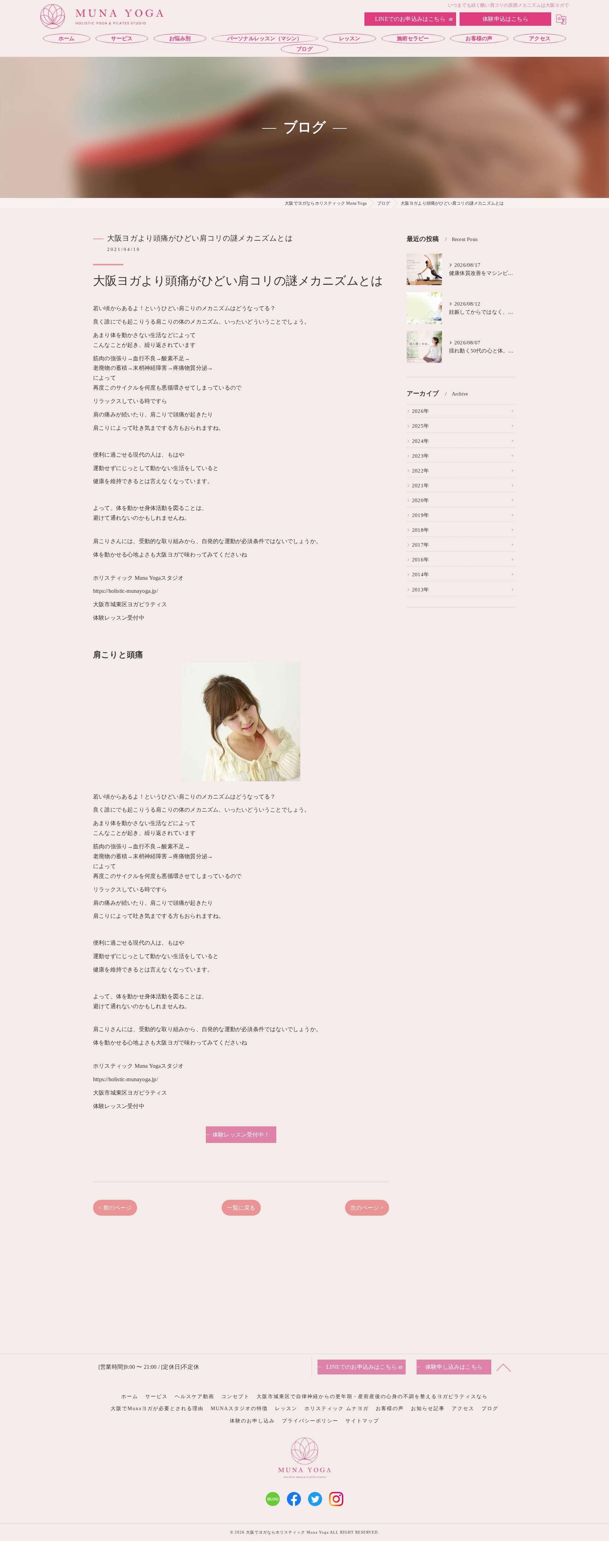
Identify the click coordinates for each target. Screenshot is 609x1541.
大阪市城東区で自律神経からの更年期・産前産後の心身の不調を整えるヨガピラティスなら (372, 1396)
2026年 (420, 411)
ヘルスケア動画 (194, 1396)
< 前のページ (114, 1208)
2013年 (420, 589)
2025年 (420, 426)
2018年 (420, 530)
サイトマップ (362, 1420)
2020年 (420, 500)
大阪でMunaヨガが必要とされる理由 (157, 1408)
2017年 (420, 545)
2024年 (420, 441)
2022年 (420, 471)
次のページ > (366, 1208)
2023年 (420, 456)
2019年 (420, 515)
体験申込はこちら (505, 19)
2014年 (420, 574)
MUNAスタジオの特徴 (239, 1408)
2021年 (420, 485)
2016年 (420, 559)
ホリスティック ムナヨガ (336, 1408)
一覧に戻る (241, 1208)
